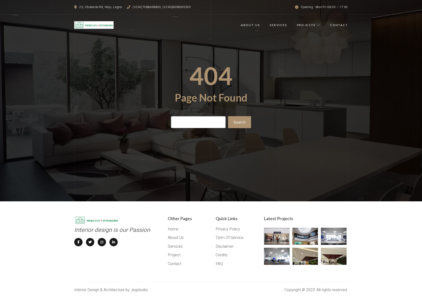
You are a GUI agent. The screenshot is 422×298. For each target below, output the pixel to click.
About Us (250, 25)
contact (339, 25)
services (278, 25)
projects (306, 25)
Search (239, 122)
